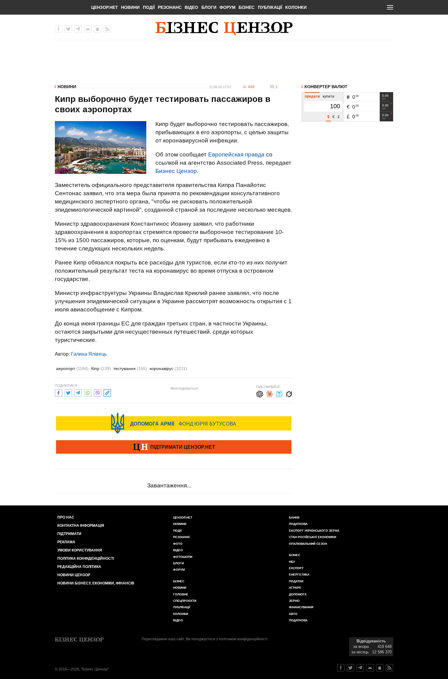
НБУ (292, 561)
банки (294, 517)
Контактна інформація (80, 525)
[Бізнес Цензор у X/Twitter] (68, 29)
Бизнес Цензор (176, 171)
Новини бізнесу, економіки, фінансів (95, 583)
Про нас (65, 517)
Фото (178, 543)
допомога (298, 594)
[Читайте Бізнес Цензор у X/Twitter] (350, 667)
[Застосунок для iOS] (97, 29)
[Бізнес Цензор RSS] (107, 29)
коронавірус (168, 368)
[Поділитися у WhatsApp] (87, 392)
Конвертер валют (325, 86)
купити (328, 96)
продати (312, 96)
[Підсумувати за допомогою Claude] (269, 393)
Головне (180, 594)
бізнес (294, 555)
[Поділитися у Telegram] (78, 392)
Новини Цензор (73, 575)
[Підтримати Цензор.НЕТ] (174, 447)
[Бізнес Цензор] (224, 29)
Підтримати (69, 534)
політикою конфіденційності (243, 639)
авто (293, 614)
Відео (191, 7)
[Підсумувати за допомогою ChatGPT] (259, 393)
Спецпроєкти (184, 600)
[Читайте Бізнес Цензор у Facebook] (340, 667)
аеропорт (72, 368)
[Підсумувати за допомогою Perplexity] (279, 393)
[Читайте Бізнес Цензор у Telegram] (360, 667)
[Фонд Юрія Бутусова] (174, 423)
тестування (130, 368)
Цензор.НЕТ (104, 7)
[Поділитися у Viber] (97, 392)
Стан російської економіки (312, 537)
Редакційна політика (79, 567)
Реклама (66, 542)
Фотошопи (182, 557)
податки (296, 581)
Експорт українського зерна (314, 530)
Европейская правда (236, 154)
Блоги (208, 7)
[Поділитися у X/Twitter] (68, 392)
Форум (227, 7)
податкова (298, 620)
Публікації (270, 7)
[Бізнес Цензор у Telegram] (78, 29)
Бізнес (246, 7)
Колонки (296, 7)
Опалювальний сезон (308, 543)
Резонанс (170, 7)
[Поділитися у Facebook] (58, 392)
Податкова (298, 524)
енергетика (299, 574)
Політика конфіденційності (85, 558)
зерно (294, 600)
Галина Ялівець (89, 354)
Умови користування (79, 550)
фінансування (301, 607)
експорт (296, 568)
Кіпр (101, 368)
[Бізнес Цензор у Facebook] (58, 29)
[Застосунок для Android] (87, 29)
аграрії (295, 587)
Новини (130, 7)
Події (149, 7)
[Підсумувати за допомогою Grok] (289, 393)
